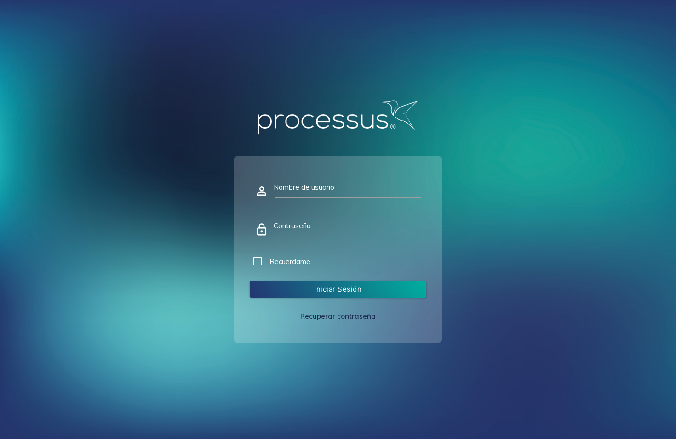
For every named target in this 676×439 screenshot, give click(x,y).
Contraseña (292, 225)
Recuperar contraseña (338, 316)
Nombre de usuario (304, 187)
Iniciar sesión (337, 289)
